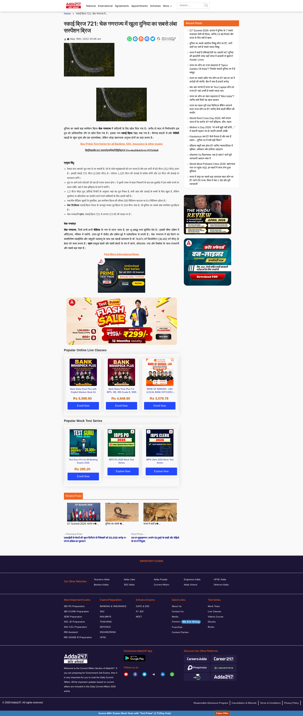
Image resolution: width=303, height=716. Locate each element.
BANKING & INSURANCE (113, 606)
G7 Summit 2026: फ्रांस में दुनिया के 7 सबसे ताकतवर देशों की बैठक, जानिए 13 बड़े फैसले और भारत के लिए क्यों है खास (211, 34)
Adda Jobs (129, 579)
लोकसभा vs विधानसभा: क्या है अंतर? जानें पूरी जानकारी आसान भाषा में (211, 156)
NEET (139, 616)
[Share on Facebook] (147, 38)
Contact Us (178, 611)
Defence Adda (221, 584)
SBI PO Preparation (74, 606)
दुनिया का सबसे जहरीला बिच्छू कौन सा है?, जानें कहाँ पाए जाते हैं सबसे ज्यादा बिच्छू (211, 45)
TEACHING (106, 621)
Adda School (190, 584)
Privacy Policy (291, 703)
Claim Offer (222, 713)
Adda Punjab (160, 579)
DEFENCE (105, 627)
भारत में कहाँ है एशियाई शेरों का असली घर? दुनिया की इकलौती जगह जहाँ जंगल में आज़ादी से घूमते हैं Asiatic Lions (212, 56)
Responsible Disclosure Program (211, 703)
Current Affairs (161, 584)
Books (211, 627)
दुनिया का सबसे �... (114, 523)
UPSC (103, 637)
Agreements (122, 5)
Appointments (139, 5)
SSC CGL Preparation (75, 627)
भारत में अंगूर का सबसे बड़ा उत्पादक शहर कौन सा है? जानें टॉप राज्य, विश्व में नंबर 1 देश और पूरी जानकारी (211, 180)
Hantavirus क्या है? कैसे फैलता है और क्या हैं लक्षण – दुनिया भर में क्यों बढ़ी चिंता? (210, 138)
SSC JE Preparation (74, 621)
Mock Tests (214, 606)
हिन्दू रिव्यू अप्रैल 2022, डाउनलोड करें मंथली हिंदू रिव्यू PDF (105, 150)
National (91, 5)
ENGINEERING (108, 632)
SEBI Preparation (73, 616)
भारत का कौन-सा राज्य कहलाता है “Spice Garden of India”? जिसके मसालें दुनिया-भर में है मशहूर (212, 69)
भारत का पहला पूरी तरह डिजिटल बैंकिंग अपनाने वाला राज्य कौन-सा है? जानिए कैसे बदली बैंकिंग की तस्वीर (212, 109)
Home (67, 13)
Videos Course (215, 616)
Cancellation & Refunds (244, 703)
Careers (186, 621)
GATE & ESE (142, 606)
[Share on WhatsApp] (129, 38)
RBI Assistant (71, 632)
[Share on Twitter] (152, 38)
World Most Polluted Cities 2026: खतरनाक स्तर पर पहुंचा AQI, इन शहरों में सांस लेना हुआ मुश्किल (212, 168)
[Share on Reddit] (141, 38)
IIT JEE (140, 611)
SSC (102, 611)
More (166, 5)
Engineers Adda (192, 579)
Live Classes (214, 611)
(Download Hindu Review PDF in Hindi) (142, 150)
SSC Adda (129, 584)
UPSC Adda (220, 579)
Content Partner (180, 632)
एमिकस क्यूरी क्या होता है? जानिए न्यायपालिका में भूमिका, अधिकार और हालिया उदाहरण (211, 147)
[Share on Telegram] (135, 38)
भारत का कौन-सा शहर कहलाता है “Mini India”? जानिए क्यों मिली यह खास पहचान (212, 98)
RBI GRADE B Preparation (78, 637)
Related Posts (73, 496)
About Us (176, 606)
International (105, 5)
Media (175, 616)
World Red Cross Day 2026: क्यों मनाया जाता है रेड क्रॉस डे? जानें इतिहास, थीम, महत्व (210, 120)
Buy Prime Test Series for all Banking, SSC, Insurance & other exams (121, 144)
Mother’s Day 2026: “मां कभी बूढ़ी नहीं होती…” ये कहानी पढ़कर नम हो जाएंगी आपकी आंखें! (212, 129)
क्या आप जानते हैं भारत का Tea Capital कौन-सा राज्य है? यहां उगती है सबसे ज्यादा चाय (212, 89)
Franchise (177, 627)
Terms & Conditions (270, 703)
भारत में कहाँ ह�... (151, 523)
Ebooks (212, 621)
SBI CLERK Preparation (76, 611)
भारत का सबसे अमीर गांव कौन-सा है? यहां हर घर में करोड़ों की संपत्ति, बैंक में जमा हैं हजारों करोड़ (212, 80)
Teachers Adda (102, 579)
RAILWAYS (105, 616)
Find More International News (121, 254)
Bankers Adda (101, 584)
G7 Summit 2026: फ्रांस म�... (82, 523)
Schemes (155, 5)
